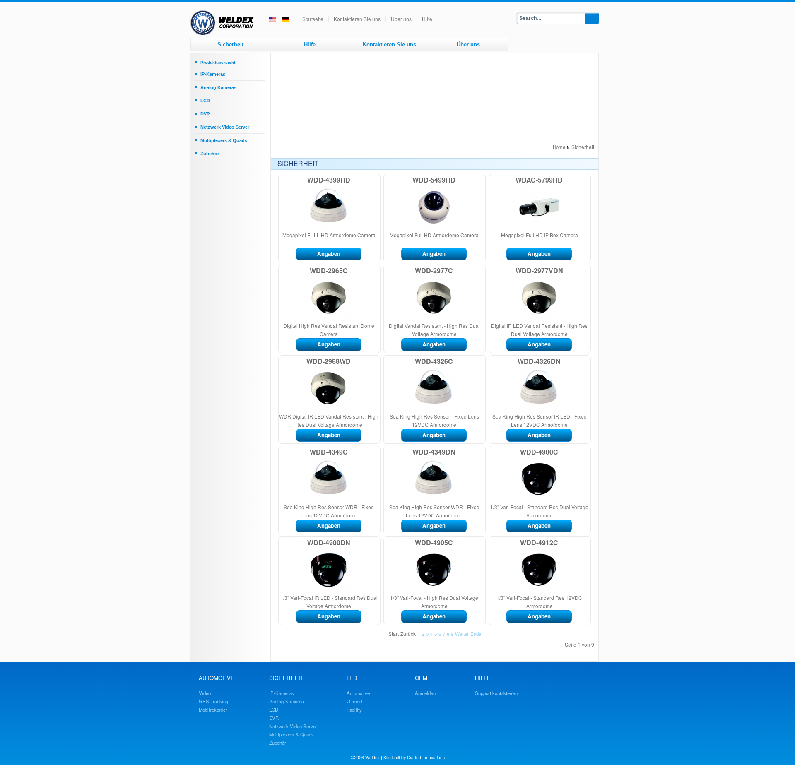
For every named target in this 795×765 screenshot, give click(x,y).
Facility (354, 709)
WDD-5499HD (433, 180)
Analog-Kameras (286, 701)
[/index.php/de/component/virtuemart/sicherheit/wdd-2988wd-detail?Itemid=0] (308, 410)
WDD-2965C (329, 270)
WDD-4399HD (328, 180)
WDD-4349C (329, 452)
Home (559, 147)
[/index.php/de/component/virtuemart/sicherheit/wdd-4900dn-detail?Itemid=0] (308, 591)
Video (205, 693)
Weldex (372, 757)
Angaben (328, 253)
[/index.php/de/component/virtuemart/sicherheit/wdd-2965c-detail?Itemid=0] (308, 319)
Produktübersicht (217, 62)
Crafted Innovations (426, 757)
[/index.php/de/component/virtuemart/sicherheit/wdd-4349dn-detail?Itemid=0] (413, 500)
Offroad (354, 701)
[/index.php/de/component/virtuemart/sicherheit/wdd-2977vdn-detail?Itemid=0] (518, 319)
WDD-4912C (539, 542)
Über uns (401, 18)
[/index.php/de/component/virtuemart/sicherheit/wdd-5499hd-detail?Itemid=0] (413, 228)
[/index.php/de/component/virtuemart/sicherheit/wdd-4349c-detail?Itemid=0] (308, 500)
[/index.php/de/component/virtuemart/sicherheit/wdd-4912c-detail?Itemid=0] (518, 591)
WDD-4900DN (328, 542)
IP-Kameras (212, 74)
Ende (475, 633)
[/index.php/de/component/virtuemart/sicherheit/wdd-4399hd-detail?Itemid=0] (308, 228)
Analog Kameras (218, 87)
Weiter (462, 633)
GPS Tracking (213, 701)
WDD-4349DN (433, 452)
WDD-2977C (434, 270)
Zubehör (209, 153)
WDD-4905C (434, 542)
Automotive (358, 693)
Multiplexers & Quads (223, 140)
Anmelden (425, 693)
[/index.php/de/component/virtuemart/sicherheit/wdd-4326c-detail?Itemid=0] (413, 410)
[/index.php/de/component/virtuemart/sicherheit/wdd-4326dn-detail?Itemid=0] (518, 410)
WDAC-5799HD (539, 180)
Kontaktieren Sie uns (357, 18)
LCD (205, 100)
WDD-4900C (539, 452)
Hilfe (427, 18)
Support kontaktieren (496, 693)
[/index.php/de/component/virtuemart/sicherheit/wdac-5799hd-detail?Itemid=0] (518, 228)
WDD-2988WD (328, 361)
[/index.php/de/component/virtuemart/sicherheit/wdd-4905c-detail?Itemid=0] (413, 591)
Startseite (312, 18)
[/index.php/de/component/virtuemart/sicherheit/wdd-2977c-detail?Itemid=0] (413, 319)
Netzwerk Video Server (224, 127)
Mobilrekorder (213, 709)
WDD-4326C (434, 361)
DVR (205, 113)
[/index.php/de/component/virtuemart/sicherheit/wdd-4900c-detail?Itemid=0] (518, 500)
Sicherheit (230, 44)
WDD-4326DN (539, 361)
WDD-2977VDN (539, 270)
